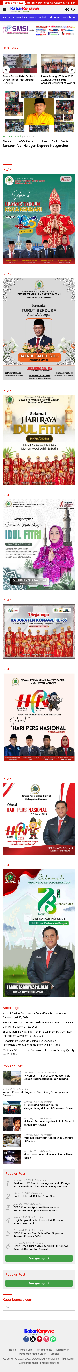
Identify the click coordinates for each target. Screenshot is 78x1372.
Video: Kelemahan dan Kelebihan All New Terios (48, 1156)
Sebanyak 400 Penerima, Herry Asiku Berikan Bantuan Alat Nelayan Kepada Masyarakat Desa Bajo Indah (37, 145)
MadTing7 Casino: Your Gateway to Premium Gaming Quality (38, 1050)
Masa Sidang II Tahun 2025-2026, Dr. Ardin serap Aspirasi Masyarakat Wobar (20, 79)
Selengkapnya (38, 1258)
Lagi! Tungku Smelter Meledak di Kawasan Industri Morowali (39, 1221)
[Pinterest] (39, 1339)
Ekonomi (16, 136)
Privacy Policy (44, 1349)
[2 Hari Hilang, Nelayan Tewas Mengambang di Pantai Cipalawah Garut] (12, 1107)
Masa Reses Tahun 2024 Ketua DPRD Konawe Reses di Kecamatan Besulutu (41, 1247)
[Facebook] (26, 1339)
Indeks (13, 1349)
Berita (6, 136)
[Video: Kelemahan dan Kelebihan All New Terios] (12, 1157)
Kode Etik (26, 1349)
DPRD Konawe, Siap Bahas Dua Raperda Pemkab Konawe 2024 (38, 1234)
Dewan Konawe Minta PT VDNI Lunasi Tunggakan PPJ (58, 78)
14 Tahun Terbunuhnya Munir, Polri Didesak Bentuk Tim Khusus (49, 1123)
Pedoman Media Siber (32, 1353)
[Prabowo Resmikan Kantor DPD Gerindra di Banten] (12, 1140)
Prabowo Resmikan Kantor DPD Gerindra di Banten (48, 1139)
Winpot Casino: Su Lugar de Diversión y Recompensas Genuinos (35, 1093)
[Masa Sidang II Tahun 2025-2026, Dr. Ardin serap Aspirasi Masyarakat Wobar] (20, 63)
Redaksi (54, 1353)
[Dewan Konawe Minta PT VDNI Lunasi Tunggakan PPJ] (58, 63)
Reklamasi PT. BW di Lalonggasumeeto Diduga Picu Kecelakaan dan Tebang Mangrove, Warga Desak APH (47, 1077)
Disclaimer (62, 1349)
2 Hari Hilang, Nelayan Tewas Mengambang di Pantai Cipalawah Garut (48, 1106)
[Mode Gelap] (67, 10)
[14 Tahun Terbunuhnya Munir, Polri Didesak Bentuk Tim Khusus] (12, 1124)
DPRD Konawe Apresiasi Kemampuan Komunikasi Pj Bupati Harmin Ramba (36, 1209)
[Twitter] (33, 1339)
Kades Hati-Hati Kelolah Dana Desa (35, 1196)
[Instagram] (46, 1339)
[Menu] (5, 10)
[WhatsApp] (53, 1339)
